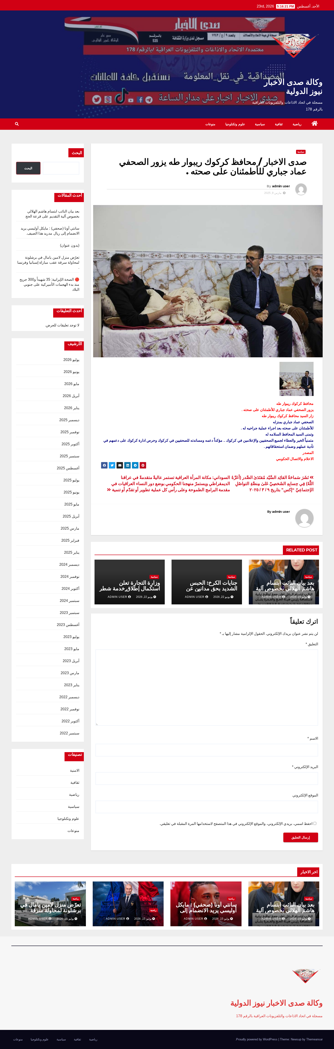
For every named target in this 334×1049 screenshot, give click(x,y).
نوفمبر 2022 (69, 709)
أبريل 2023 (71, 661)
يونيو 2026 (71, 372)
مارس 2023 (70, 673)
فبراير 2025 (70, 540)
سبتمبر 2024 (69, 601)
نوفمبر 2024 (69, 576)
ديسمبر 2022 (69, 697)
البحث (77, 152)
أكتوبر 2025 (70, 444)
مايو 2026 (71, 384)
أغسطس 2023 (68, 625)
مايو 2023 (71, 649)
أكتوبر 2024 (70, 589)
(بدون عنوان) (69, 245)
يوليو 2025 (71, 480)
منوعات (210, 124)
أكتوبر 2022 (70, 721)
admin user (281, 186)
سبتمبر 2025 (69, 456)
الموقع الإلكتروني (305, 795)
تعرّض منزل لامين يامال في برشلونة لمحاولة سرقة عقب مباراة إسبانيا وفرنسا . (48, 262)
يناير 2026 (71, 408)
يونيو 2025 (71, 492)
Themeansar (314, 1039)
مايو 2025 (71, 504)
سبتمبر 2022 (69, 733)
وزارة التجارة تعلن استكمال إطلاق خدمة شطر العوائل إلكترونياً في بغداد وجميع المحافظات (129, 591)
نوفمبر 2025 (69, 432)
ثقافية (279, 124)
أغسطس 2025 (68, 468)
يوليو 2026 (71, 360)
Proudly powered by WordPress (257, 1039)
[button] (17, 124)
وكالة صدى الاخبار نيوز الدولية (293, 86)
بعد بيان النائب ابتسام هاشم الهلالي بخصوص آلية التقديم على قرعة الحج (285, 588)
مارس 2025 (70, 528)
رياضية (297, 124)
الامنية (74, 770)
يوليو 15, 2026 (298, 918)
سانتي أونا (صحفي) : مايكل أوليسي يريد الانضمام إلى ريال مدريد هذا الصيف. (206, 910)
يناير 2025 (71, 552)
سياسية (260, 124)
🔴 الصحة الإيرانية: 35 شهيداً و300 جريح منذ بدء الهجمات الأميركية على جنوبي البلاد (49, 284)
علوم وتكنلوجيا (235, 124)
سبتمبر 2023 (69, 613)
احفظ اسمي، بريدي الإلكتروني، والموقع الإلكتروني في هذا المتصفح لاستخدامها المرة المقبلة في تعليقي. (236, 824)
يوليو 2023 (71, 637)
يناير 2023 (71, 685)
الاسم (312, 738)
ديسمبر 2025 (69, 420)
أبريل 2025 (71, 516)
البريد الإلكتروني (305, 767)
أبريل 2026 (71, 396)
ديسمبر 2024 (69, 564)
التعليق (312, 644)
